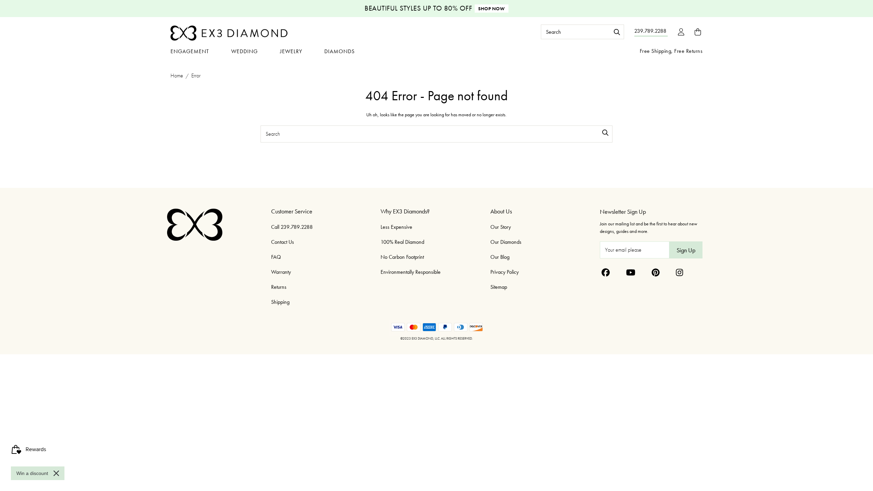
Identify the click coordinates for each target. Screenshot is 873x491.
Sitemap (498, 287)
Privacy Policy (504, 272)
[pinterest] (655, 272)
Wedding (244, 51)
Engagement (190, 51)
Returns (278, 287)
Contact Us (282, 242)
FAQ (276, 257)
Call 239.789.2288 (292, 226)
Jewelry (291, 51)
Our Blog (499, 257)
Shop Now (491, 8)
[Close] (56, 473)
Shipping (280, 302)
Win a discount (32, 473)
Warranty (281, 272)
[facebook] (605, 272)
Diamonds (339, 51)
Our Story (500, 226)
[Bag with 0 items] (698, 32)
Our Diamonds (505, 242)
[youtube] (630, 272)
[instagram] (679, 272)
